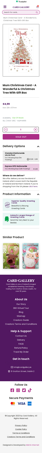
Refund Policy (21, 347)
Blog (21, 312)
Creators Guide (21, 320)
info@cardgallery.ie (22, 367)
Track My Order (21, 351)
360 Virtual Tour (21, 308)
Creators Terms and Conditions (21, 324)
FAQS (21, 343)
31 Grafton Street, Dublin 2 (22, 371)
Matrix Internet (32, 445)
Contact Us (21, 335)
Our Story (21, 304)
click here (33, 186)
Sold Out (21, 136)
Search (36, 12)
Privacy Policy (21, 425)
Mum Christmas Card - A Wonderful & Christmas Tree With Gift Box (19, 88)
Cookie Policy (21, 429)
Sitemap (21, 316)
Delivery (21, 339)
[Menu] (5, 7)
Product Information (17, 194)
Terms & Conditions (21, 433)
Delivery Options (14, 146)
